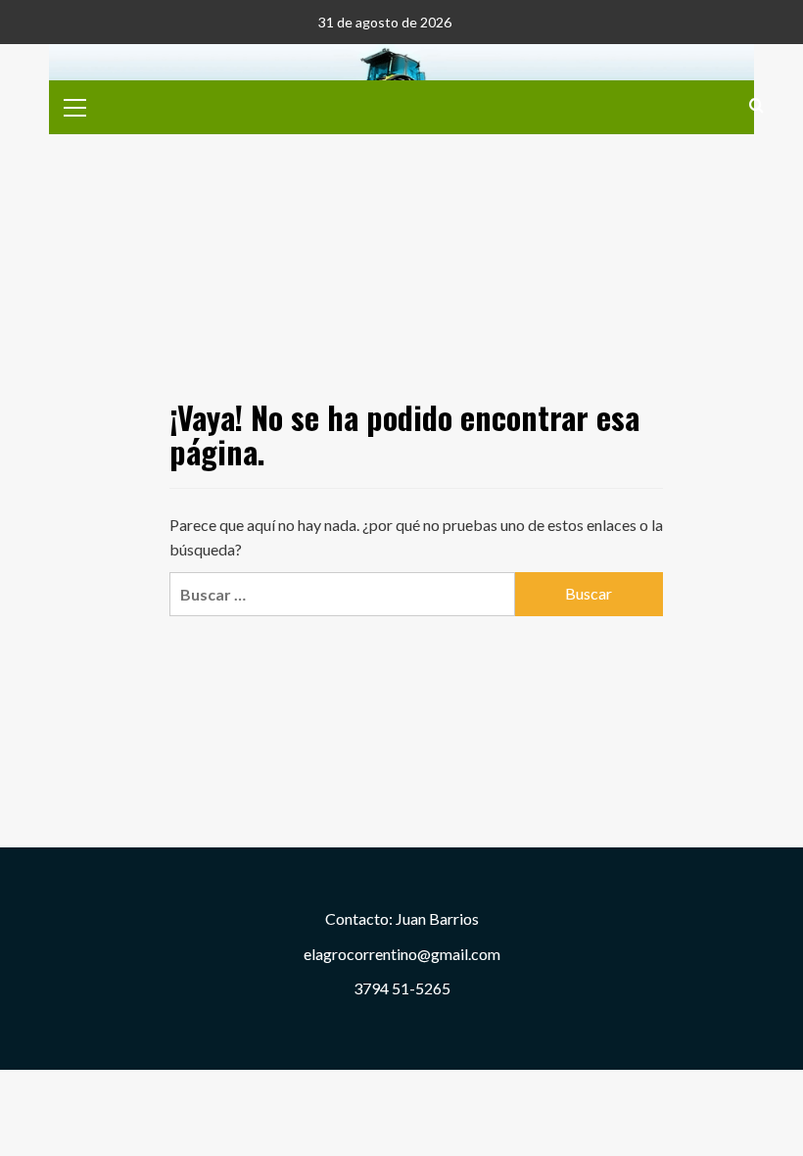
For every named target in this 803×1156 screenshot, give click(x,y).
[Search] (756, 105)
